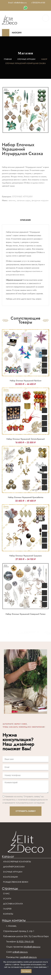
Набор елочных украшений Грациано (25, 555)
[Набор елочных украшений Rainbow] (25, 352)
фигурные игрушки (40, 200)
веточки (12, 200)
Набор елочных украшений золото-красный (25, 439)
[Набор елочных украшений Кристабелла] (25, 469)
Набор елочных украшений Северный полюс (26, 614)
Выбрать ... (44, 352)
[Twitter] (25, 8)
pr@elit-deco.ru (20, 952)
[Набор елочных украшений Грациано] (25, 527)
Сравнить (44, 359)
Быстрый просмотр (44, 371)
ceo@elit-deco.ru (28, 957)
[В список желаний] (44, 365)
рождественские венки (15, 274)
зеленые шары (23, 200)
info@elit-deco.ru (32, 946)
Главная (8, 59)
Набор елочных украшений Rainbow (25, 380)
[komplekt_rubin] (25, 110)
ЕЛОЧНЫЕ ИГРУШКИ (26, 59)
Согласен (26, 971)
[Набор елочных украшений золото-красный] (25, 411)
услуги (24, 261)
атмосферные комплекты (31, 271)
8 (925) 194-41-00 (25, 941)
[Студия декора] (9, 19)
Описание (25, 220)
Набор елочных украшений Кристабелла (25, 497)
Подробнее (44, 585)
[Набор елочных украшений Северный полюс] (25, 586)
